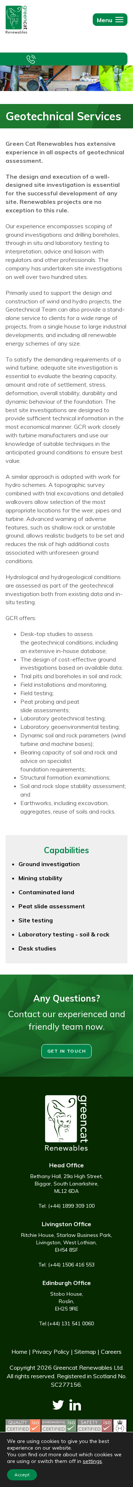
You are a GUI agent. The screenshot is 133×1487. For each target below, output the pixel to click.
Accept (22, 1474)
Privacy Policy (50, 1351)
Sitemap (85, 1351)
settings (92, 1461)
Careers (111, 1351)
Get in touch (66, 1051)
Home (19, 1351)
